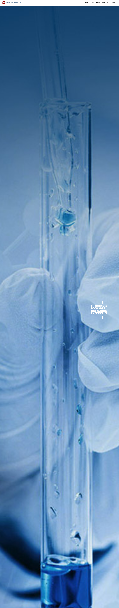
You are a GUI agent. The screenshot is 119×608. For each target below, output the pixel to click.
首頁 (82, 2)
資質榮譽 (108, 2)
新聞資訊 (98, 2)
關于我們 (87, 2)
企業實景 (103, 2)
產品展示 (92, 2)
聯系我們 (114, 2)
